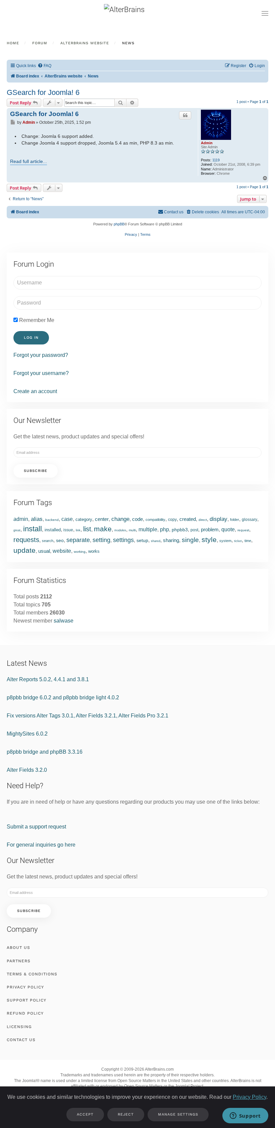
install (32, 529)
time (247, 541)
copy (172, 519)
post (194, 530)
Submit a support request (36, 826)
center (102, 519)
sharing (171, 540)
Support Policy (26, 1000)
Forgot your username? (41, 373)
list (87, 529)
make (103, 529)
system (225, 541)
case (67, 519)
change (120, 519)
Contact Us (21, 1039)
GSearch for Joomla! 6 (43, 92)
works (94, 551)
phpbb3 (180, 529)
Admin (207, 143)
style (209, 539)
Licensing (19, 1026)
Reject (126, 1114)
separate (78, 540)
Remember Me (36, 320)
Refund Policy (25, 1013)
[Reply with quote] (185, 115)
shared (155, 541)
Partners (19, 961)
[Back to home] (137, 13)
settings (123, 540)
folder (234, 520)
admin (20, 519)
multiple (148, 529)
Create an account (35, 391)
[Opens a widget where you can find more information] (245, 1116)
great (16, 530)
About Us (18, 947)
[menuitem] (44, 65)
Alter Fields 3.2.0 (27, 770)
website (62, 551)
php (164, 529)
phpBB (119, 224)
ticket (238, 541)
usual (44, 551)
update (24, 550)
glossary (249, 519)
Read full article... (28, 161)
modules (120, 530)
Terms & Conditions (32, 974)
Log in (31, 337)
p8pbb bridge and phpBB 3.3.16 (44, 752)
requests (26, 539)
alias (37, 519)
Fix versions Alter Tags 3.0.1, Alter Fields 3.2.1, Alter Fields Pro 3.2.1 (87, 715)
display (218, 519)
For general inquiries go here (41, 845)
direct (203, 520)
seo (60, 540)
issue (68, 530)
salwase (63, 621)
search (47, 541)
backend (52, 520)
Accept (85, 1114)
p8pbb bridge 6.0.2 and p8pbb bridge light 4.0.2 (63, 697)
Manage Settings (178, 1114)
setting (101, 540)
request (243, 530)
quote (228, 529)
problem (210, 529)
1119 (216, 160)
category (83, 519)
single (190, 539)
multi (132, 530)
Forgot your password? (40, 355)
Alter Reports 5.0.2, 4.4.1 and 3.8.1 (48, 679)
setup (142, 540)
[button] (265, 13)
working (80, 551)
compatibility (155, 520)
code (137, 519)
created (187, 519)
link (78, 530)
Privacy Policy (25, 987)
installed (53, 529)
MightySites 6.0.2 (27, 734)
